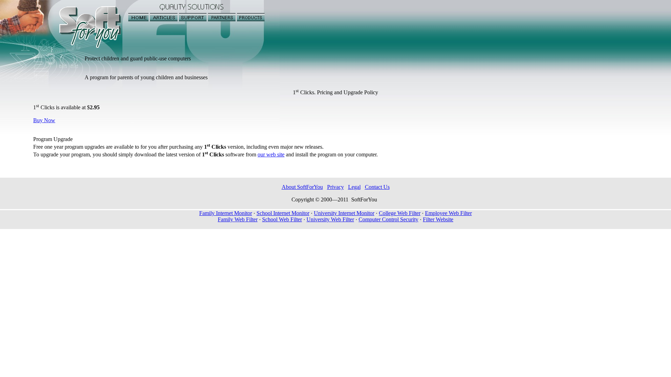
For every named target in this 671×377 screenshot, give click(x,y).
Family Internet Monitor (225, 213)
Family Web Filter (238, 219)
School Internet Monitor (283, 213)
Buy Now (44, 120)
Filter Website (438, 219)
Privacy (335, 187)
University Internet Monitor (344, 213)
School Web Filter (282, 219)
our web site (271, 154)
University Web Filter (330, 219)
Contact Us (377, 187)
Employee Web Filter (448, 213)
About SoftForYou (302, 187)
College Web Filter (399, 213)
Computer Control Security (388, 219)
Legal (354, 187)
